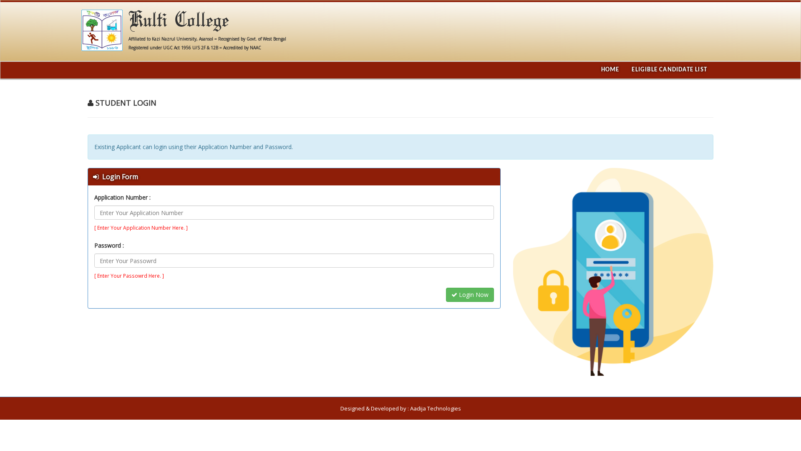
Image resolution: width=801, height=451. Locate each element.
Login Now (473, 295)
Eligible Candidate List (669, 70)
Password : (109, 245)
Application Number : (122, 197)
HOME (610, 70)
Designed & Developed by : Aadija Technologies (400, 408)
